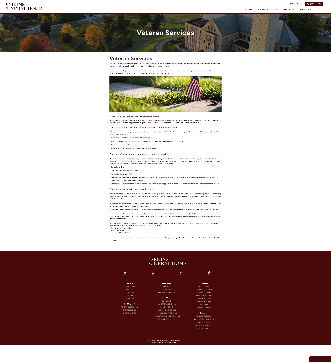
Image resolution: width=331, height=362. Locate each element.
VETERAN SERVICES (204, 302)
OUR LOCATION (129, 293)
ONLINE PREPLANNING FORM (167, 304)
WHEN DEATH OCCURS (204, 325)
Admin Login (172, 342)
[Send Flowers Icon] (124, 274)
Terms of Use (164, 342)
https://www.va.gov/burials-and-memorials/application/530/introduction (154, 210)
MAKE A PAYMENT (204, 328)
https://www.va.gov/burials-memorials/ (179, 238)
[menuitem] (249, 10)
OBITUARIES (167, 287)
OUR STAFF (129, 290)
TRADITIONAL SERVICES (204, 293)
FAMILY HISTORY (129, 287)
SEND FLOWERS (166, 290)
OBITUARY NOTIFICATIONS (167, 293)
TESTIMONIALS (129, 296)
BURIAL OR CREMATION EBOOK (167, 313)
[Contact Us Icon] (180, 274)
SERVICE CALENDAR (204, 308)
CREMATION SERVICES (204, 296)
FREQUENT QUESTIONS (204, 316)
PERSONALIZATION (204, 299)
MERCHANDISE (204, 305)
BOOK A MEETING (166, 307)
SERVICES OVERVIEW (204, 290)
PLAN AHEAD (166, 301)
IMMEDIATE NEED (204, 287)
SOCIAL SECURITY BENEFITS (204, 319)
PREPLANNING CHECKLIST (167, 310)
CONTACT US (129, 299)
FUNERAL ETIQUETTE (204, 322)
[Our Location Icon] (152, 274)
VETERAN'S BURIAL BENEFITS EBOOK (167, 316)
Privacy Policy (156, 342)
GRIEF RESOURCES (129, 310)
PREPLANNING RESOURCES (166, 319)
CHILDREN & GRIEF (129, 313)
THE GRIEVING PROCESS (129, 307)
